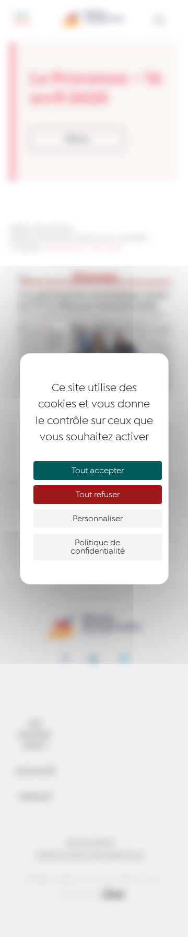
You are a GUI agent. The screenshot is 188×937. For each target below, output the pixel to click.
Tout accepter (98, 470)
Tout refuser (98, 494)
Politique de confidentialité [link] (97, 547)
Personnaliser (98, 518)
